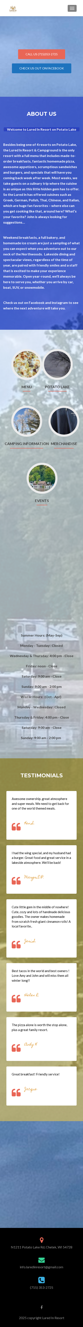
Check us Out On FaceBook (41, 68)
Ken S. (29, 823)
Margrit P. (34, 877)
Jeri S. (30, 941)
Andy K (30, 1045)
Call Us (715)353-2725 (42, 54)
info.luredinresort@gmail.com (41, 1267)
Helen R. (31, 995)
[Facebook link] (41, 1307)
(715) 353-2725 (41, 1287)
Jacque (30, 1089)
